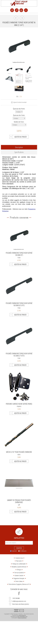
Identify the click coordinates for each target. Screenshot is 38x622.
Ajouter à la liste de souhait (19, 102)
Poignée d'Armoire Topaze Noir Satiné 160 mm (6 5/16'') (19, 304)
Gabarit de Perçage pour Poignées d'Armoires (19, 501)
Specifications (19, 152)
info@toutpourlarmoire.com (19, 601)
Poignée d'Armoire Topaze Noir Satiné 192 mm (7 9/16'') (19, 354)
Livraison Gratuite (19, 575)
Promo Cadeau (19, 581)
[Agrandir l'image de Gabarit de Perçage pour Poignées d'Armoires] (19, 483)
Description (19, 147)
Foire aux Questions (19, 573)
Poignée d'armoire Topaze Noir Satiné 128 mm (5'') (19, 254)
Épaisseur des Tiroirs (19, 115)
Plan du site (19, 561)
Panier (21, 10)
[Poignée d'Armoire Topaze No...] (16, 18)
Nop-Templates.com (22, 616)
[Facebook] (19, 593)
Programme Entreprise (19, 578)
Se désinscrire (23, 551)
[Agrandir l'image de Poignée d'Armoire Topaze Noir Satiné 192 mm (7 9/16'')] (19, 336)
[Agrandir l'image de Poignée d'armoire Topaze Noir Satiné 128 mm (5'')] (19, 235)
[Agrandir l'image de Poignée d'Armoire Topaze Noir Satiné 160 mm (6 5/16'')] (19, 286)
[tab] (19, 147)
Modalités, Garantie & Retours (19, 567)
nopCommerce (22, 615)
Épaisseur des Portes (19, 109)
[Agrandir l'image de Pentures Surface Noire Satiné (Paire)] (19, 386)
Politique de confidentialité (19, 564)
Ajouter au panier (20, 137)
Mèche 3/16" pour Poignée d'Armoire (19, 452)
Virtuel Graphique (22, 617)
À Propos (19, 570)
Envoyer (19, 548)
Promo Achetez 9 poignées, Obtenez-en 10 (19, 584)
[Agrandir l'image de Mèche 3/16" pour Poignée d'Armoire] (19, 434)
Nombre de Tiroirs (19, 122)
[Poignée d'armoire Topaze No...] (22, 18)
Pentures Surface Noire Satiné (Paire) (19, 404)
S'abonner (14, 551)
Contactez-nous (19, 558)
